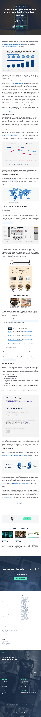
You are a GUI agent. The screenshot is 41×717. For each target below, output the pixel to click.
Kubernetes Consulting (5, 614)
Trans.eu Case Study (24, 597)
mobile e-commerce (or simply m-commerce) (13, 44)
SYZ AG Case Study (24, 615)
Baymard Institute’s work (7, 222)
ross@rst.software (8, 497)
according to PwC (12, 179)
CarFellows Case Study (24, 598)
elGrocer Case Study (24, 616)
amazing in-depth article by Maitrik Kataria (20, 483)
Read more (27, 518)
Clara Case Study (24, 614)
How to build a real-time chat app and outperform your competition (10, 633)
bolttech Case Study (24, 608)
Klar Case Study (23, 613)
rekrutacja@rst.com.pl (6, 693)
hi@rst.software (4, 686)
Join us (4, 696)
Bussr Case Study (24, 600)
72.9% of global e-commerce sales (9, 46)
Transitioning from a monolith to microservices (9, 629)
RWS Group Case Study (25, 618)
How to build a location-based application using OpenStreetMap (9, 631)
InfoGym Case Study (24, 617)
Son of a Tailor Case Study (25, 612)
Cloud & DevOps (4, 613)
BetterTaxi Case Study (24, 610)
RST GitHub (23, 644)
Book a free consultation (20, 578)
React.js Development (5, 616)
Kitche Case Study (24, 603)
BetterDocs (23, 643)
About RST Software (5, 641)
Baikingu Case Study (24, 605)
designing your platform (18, 83)
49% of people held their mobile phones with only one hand (14, 455)
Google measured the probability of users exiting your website (25, 320)
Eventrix (22, 642)
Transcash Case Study (24, 619)
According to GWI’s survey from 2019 (10, 135)
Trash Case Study (24, 602)
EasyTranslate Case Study (25, 601)
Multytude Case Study (24, 609)
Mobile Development (5, 612)
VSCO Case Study (24, 604)
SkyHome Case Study (24, 599)
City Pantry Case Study (25, 607)
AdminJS (22, 641)
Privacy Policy (23, 696)
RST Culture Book (4, 644)
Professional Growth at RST (6, 643)
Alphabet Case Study (24, 611)
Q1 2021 (10, 111)
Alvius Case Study (24, 606)
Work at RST (4, 642)
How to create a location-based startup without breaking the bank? (9, 626)
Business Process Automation (6, 615)
